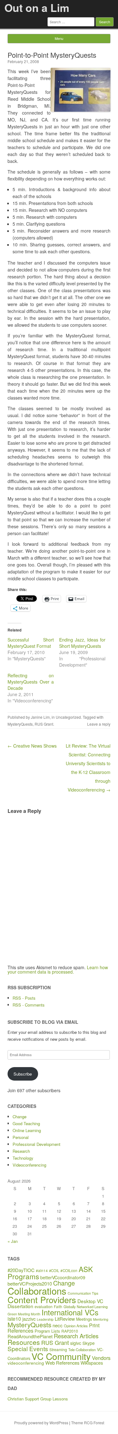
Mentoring (100, 1319)
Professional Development (36, 1144)
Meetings (84, 1319)
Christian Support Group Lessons (38, 1399)
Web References (62, 1362)
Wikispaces (92, 1363)
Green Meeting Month (24, 1314)
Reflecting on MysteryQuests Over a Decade (31, 681)
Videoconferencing (29, 1165)
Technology (23, 1158)
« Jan (13, 1241)
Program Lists (47, 1331)
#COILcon (68, 1270)
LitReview (65, 1318)
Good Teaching (26, 1123)
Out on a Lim (36, 7)
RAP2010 (69, 1331)
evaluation (44, 1306)
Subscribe (23, 1074)
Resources (24, 1342)
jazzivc (29, 1318)
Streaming (58, 1349)
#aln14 (42, 1270)
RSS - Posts (24, 998)
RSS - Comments (29, 1005)
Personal (21, 1137)
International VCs (70, 1312)
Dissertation (20, 1305)
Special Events (28, 1348)
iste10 (14, 1318)
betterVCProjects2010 (30, 1283)
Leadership (45, 1319)
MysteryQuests (20, 724)
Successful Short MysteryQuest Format (31, 642)
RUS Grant (44, 724)
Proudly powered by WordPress (41, 1422)
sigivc (75, 1343)
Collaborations (37, 1290)
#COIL (54, 1270)
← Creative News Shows (32, 746)
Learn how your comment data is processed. (58, 969)
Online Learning (27, 1130)
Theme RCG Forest (87, 1422)
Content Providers (42, 1299)
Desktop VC (90, 1300)
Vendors (101, 1357)
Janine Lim (40, 717)
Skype (88, 1343)
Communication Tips (83, 1293)
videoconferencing (26, 1363)
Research (21, 1151)
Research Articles (76, 1336)
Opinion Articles (76, 1325)
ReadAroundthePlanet (30, 1336)
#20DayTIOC (21, 1270)
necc (58, 1325)
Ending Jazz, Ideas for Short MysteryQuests (82, 642)
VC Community (61, 1356)
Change (19, 1117)
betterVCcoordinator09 (62, 1277)
